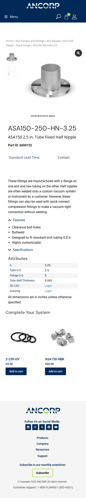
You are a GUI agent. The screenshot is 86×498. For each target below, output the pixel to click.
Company (43, 443)
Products (42, 437)
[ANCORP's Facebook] (49, 427)
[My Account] (74, 16)
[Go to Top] (10, 489)
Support (42, 456)
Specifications (23, 250)
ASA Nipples (54, 41)
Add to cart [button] (16, 371)
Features (19, 220)
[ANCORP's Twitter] (42, 427)
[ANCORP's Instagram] (35, 427)
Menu (14, 16)
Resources (42, 449)
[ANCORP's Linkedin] (28, 427)
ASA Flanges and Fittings (30, 41)
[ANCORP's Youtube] (56, 427)
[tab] (43, 220)
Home (9, 41)
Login (48, 285)
